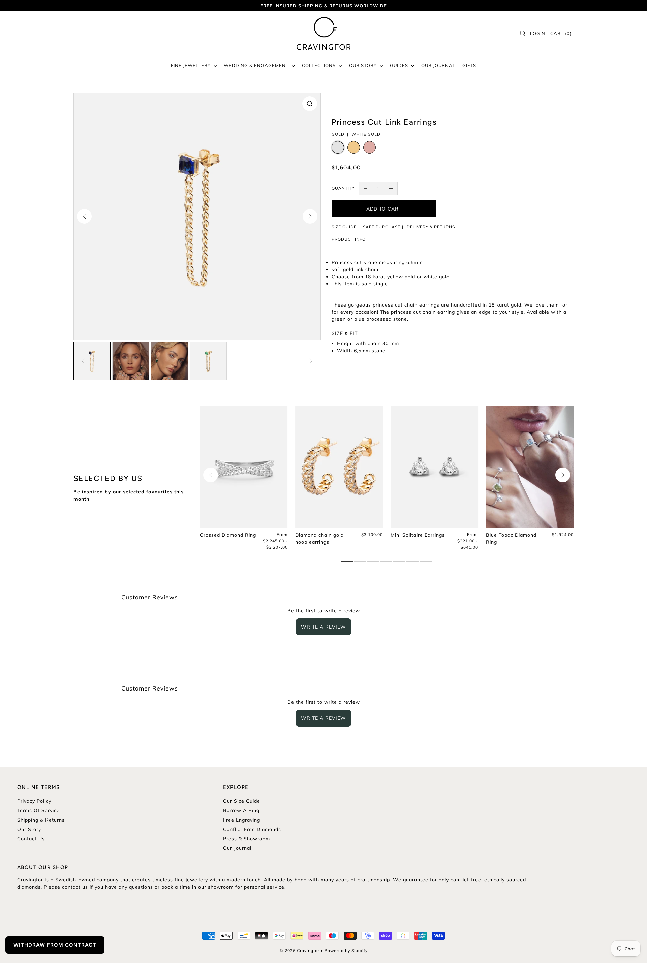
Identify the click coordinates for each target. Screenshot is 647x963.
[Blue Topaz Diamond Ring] (530, 467)
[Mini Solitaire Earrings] (435, 467)
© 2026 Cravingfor (299, 950)
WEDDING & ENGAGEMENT (257, 65)
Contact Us (31, 839)
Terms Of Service (38, 810)
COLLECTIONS (319, 65)
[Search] (523, 33)
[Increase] (390, 188)
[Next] (310, 216)
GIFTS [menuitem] (469, 65)
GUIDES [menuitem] (399, 65)
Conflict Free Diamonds (252, 829)
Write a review (323, 627)
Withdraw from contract (54, 945)
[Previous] (84, 216)
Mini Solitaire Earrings (418, 535)
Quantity (343, 188)
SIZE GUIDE (344, 226)
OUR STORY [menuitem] (363, 65)
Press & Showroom (246, 839)
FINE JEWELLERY (191, 65)
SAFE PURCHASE (381, 226)
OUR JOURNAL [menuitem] (438, 65)
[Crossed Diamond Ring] (244, 467)
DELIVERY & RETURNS (431, 226)
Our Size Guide (241, 801)
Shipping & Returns (41, 820)
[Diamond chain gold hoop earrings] (339, 467)
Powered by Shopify (346, 950)
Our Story (29, 829)
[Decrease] (365, 188)
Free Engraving (241, 820)
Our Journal (237, 848)
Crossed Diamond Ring (228, 535)
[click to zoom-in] (309, 103)
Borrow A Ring (241, 810)
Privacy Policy (34, 801)
